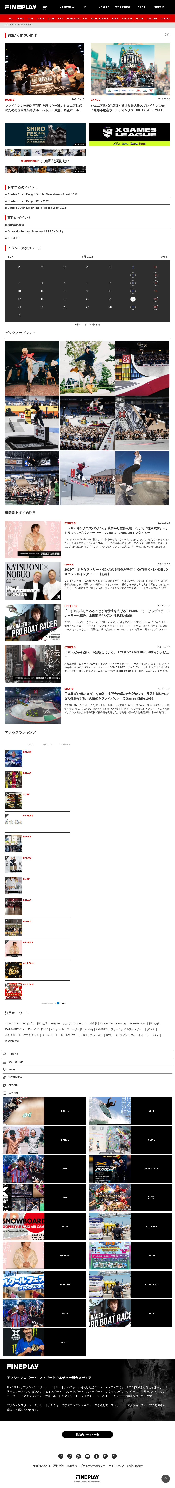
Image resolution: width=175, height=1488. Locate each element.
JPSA (8, 1023)
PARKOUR (127, 18)
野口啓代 (154, 1023)
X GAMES (102, 1029)
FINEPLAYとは (41, 1465)
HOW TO (104, 7)
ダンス (151, 1029)
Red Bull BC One (14, 1029)
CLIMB (51, 18)
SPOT (141, 7)
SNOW (115, 18)
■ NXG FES (12, 238)
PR (16, 1023)
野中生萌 (42, 1023)
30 (155, 307)
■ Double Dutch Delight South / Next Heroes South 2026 (41, 194)
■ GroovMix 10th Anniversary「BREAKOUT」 (34, 231)
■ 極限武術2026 (15, 224)
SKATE (20, 18)
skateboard (106, 1023)
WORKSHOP (123, 7)
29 (133, 307)
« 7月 (11, 256)
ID (85, 7)
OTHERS (165, 18)
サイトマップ (116, 1465)
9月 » (164, 256)
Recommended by (49, 1003)
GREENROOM (137, 1023)
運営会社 (58, 1465)
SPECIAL (160, 7)
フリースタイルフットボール (127, 1029)
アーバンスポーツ (37, 1029)
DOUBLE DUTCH (99, 18)
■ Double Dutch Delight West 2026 (27, 201)
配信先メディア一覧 (87, 1434)
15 (133, 291)
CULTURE (152, 18)
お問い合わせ (135, 1465)
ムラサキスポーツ (73, 1023)
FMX (85, 18)
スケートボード (140, 1035)
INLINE (139, 18)
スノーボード (74, 1029)
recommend (12, 1040)
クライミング (49, 1035)
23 (155, 299)
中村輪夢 (92, 1023)
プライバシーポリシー (93, 1465)
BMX (60, 18)
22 (133, 299)
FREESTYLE (73, 18)
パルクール (57, 1029)
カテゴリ (13, 1093)
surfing (89, 1029)
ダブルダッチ (31, 1035)
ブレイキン (96, 1035)
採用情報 (72, 1465)
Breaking (121, 1023)
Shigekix (55, 1023)
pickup (155, 1035)
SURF (30, 18)
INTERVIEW (66, 7)
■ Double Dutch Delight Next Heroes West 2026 (35, 207)
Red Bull (82, 1035)
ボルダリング (13, 1035)
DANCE (40, 18)
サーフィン (121, 1035)
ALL (11, 18)
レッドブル (27, 1023)
